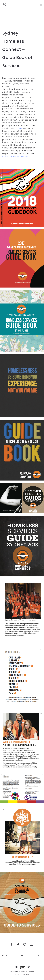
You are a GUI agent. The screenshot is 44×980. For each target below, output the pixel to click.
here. (20, 128)
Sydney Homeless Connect (15, 156)
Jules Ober (25, 974)
